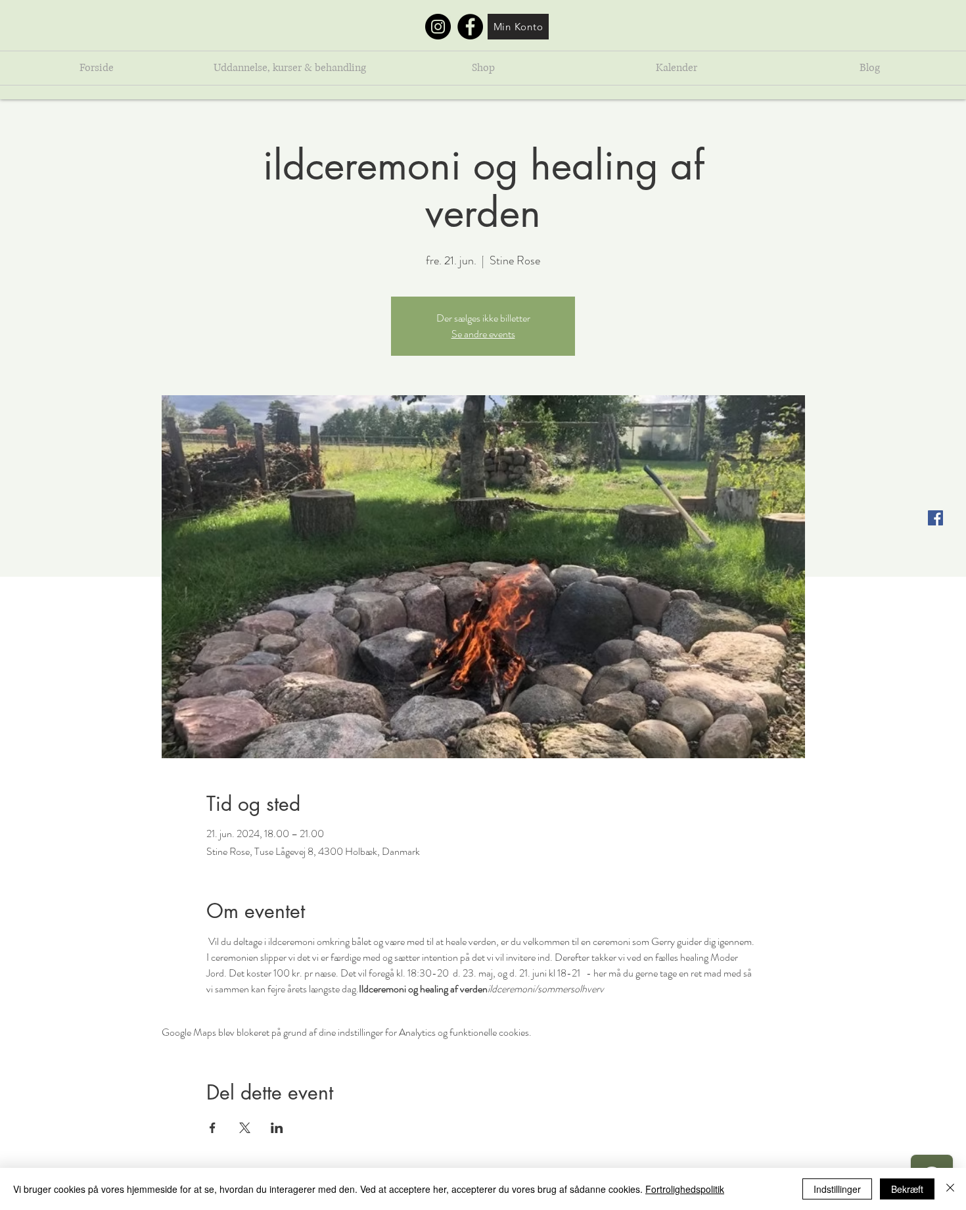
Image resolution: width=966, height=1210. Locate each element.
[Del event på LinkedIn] (277, 1128)
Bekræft (907, 1189)
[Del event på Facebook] (212, 1128)
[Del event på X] (245, 1128)
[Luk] (950, 1188)
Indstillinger (837, 1189)
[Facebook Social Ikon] (935, 517)
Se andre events (483, 333)
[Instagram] (438, 26)
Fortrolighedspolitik (684, 1189)
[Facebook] (470, 26)
